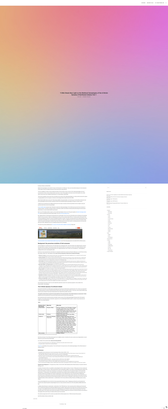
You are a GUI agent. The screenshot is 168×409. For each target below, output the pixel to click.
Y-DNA (88, 107)
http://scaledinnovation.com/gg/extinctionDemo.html (71, 376)
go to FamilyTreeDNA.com (159, 2)
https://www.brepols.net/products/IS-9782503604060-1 (60, 375)
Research (84, 107)
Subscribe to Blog (150, 2)
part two (40, 366)
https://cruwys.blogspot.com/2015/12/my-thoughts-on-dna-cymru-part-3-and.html (73, 383)
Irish (89, 107)
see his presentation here (64, 234)
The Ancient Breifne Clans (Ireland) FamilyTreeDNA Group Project (49, 261)
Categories (143, 2)
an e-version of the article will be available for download (61, 245)
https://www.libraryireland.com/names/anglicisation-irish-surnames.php (68, 382)
